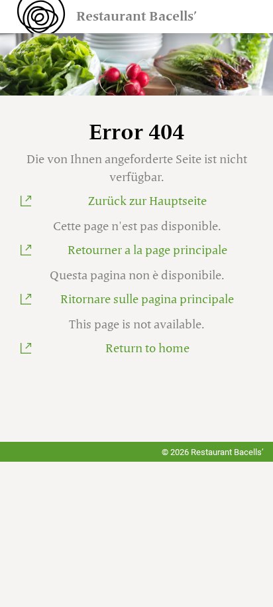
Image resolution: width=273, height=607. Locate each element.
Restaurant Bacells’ (136, 17)
